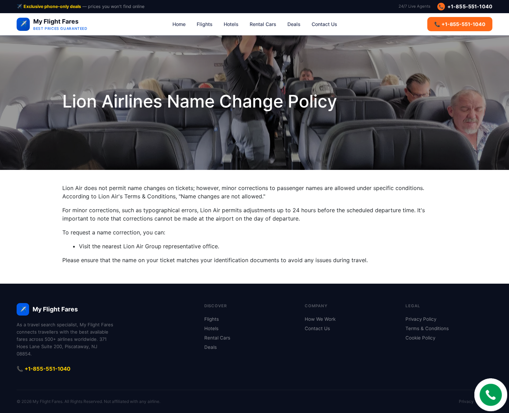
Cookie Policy (420, 338)
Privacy (466, 401)
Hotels (231, 24)
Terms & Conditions (427, 328)
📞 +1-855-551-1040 (459, 24)
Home (179, 24)
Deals (294, 24)
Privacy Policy (420, 319)
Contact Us (324, 24)
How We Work (320, 319)
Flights (205, 24)
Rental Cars (263, 24)
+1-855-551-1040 (465, 6)
